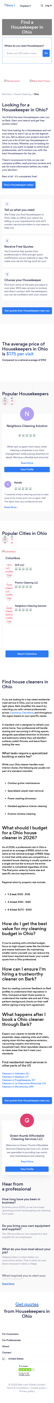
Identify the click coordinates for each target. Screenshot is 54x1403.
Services (6, 94)
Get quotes (27, 1304)
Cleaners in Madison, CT (15, 1076)
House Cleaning (22, 94)
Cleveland (27, 712)
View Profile (27, 469)
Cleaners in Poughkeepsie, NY (18, 1080)
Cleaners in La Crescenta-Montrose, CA (24, 1083)
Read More (8, 1283)
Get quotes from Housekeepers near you (27, 310)
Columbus (15, 712)
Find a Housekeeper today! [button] (19, 184)
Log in (48, 5)
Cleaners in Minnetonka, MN (18, 1086)
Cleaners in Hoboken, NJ (15, 1073)
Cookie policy (38, 1388)
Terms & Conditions (17, 1388)
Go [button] (46, 53)
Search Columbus (27, 654)
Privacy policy (27, 1391)
